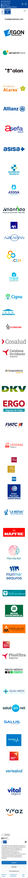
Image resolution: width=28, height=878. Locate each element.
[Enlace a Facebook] (22, 4)
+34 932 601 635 (6, 1)
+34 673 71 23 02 (6, 3)
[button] (25, 842)
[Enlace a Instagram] (26, 4)
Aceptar (14, 862)
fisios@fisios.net (5, 5)
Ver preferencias (14, 871)
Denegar (14, 867)
